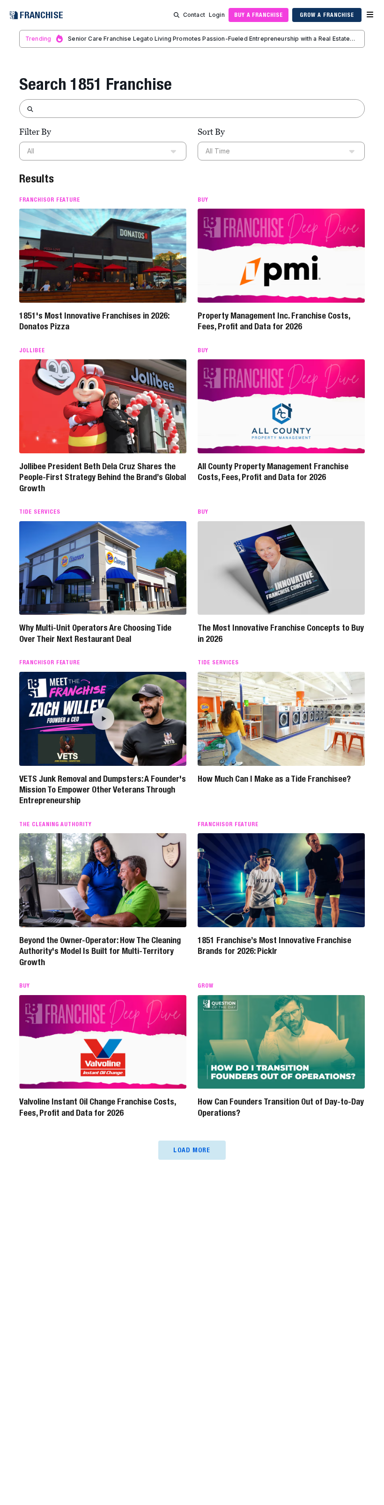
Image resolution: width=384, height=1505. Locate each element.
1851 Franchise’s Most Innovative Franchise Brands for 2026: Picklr (274, 945)
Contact (194, 14)
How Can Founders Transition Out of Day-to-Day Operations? (281, 1107)
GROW (206, 985)
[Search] (176, 15)
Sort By (211, 132)
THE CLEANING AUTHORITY (55, 824)
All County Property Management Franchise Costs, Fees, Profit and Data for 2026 (273, 471)
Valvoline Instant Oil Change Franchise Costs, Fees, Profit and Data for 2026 (97, 1107)
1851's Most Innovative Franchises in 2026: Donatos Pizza (94, 321)
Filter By (35, 132)
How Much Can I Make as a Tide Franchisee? (274, 779)
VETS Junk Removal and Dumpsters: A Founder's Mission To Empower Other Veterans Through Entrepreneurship (102, 790)
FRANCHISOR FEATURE (49, 199)
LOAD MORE (191, 1150)
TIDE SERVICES (39, 512)
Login (217, 14)
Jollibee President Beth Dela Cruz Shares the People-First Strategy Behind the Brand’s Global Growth (102, 477)
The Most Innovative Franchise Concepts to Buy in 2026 (281, 633)
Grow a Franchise (327, 14)
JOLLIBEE (32, 350)
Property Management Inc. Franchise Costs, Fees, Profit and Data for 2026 (274, 321)
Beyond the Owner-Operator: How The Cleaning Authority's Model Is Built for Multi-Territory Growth (100, 951)
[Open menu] (370, 15)
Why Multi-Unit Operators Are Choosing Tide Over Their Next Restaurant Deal (95, 633)
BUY (203, 199)
